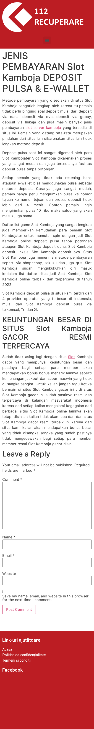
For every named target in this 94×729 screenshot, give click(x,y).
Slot (71, 356)
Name (8, 537)
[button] (47, 40)
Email (8, 555)
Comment (12, 479)
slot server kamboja (43, 127)
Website (9, 573)
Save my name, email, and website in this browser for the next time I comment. (45, 597)
